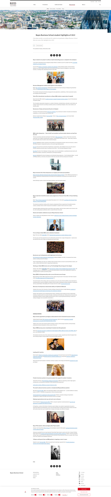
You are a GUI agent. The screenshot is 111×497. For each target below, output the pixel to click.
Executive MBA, (40, 390)
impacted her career (74, 360)
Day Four (35, 155)
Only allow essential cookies (84, 494)
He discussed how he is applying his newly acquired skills (44, 394)
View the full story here (65, 283)
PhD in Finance (47, 427)
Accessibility (58, 474)
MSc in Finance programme (41, 200)
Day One (34, 142)
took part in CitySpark (51, 111)
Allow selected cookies (84, 491)
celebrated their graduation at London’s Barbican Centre (60, 235)
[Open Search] (100, 5)
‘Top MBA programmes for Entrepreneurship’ (44, 278)
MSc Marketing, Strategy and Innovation (50, 380)
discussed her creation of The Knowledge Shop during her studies (62, 268)
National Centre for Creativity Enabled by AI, (52, 356)
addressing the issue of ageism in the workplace (46, 89)
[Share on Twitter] (54, 55)
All (34, 45)
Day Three (35, 151)
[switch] (44, 495)
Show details (64, 494)
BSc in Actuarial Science (61, 116)
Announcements (39, 45)
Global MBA (44, 235)
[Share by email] (60, 55)
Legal (57, 472)
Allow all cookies (84, 489)
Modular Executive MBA (45, 401)
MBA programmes (58, 136)
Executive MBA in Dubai (38, 117)
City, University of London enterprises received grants (43, 257)
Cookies (57, 473)
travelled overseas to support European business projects (56, 99)
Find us (34, 477)
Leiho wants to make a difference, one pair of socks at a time (45, 384)
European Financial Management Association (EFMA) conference (53, 433)
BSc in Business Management (41, 87)
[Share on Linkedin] (57, 55)
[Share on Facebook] (51, 55)
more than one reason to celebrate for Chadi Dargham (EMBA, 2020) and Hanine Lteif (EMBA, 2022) (56, 330)
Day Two (34, 146)
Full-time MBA (49, 116)
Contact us (35, 475)
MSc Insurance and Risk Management (50, 319)
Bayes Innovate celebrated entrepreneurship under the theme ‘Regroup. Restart (48, 174)
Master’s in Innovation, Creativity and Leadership (48, 66)
